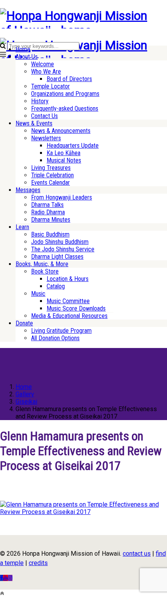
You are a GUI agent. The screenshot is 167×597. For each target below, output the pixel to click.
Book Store (45, 271)
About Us (27, 56)
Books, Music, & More (42, 264)
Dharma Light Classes (57, 256)
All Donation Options (55, 338)
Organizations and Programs (65, 93)
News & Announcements (60, 130)
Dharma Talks (47, 204)
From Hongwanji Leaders (61, 197)
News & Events (34, 123)
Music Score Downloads (76, 308)
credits (38, 563)
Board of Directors (69, 79)
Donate (24, 323)
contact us (137, 553)
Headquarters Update (73, 145)
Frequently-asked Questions (64, 108)
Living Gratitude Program (61, 330)
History (40, 101)
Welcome (42, 64)
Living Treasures (51, 167)
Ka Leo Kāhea (63, 153)
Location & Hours (68, 279)
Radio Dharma (48, 212)
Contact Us (44, 116)
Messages (28, 190)
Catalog (56, 286)
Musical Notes (64, 160)
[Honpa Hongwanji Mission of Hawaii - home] (75, 30)
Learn (22, 227)
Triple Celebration (52, 175)
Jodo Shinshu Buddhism (60, 242)
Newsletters (46, 138)
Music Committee (68, 301)
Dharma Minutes (50, 219)
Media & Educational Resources (69, 316)
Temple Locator (50, 86)
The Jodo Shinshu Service (62, 249)
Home (23, 49)
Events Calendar (50, 182)
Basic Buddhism (50, 234)
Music (38, 293)
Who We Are (46, 71)
